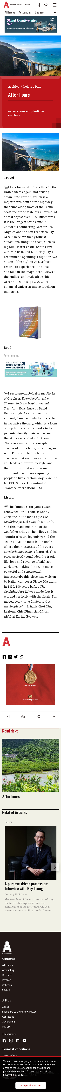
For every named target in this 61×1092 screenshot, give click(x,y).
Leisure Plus (32, 86)
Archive (13, 86)
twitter (16, 657)
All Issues (10, 12)
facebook (4, 657)
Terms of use (9, 1055)
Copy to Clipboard (21, 657)
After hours (11, 796)
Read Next (10, 731)
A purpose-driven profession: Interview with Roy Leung (26, 886)
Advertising (8, 1021)
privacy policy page (13, 1074)
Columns (7, 984)
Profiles (6, 979)
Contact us (8, 1016)
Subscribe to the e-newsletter (19, 1011)
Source (6, 989)
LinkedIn (10, 657)
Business (39, 12)
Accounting (25, 12)
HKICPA (6, 1026)
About (5, 1006)
